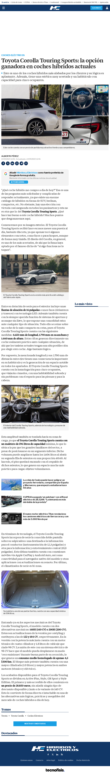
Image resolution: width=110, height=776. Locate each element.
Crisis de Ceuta (16, 2)
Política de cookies (65, 760)
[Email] (26, 163)
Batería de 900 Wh (90, 2)
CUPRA (27, 2)
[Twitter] (8, 163)
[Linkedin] (12, 163)
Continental (54, 2)
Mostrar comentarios (35, 724)
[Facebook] (3, 163)
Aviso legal (50, 760)
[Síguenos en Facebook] (48, 754)
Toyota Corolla (17, 716)
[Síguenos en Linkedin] (57, 754)
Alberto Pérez (10, 156)
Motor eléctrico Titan (40, 2)
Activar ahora (17, 182)
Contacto (39, 760)
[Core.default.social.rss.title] (62, 754)
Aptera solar (104, 2)
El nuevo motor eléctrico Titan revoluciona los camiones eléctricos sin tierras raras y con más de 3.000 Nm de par (46, 516)
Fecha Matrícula (83, 760)
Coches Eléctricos (13, 55)
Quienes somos (26, 760)
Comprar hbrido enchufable (71, 2)
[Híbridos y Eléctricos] (55, 748)
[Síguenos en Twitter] (52, 754)
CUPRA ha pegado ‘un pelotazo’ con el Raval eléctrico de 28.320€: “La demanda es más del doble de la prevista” (45, 499)
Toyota (4, 716)
